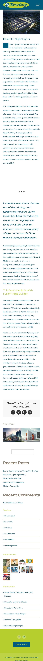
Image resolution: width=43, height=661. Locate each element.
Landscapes (9, 534)
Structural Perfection (12, 478)
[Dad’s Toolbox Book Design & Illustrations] (6, 562)
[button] (4, 435)
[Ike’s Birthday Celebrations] (6, 577)
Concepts (8, 522)
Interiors (8, 528)
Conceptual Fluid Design (13, 482)
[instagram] (24, 637)
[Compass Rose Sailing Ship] (29, 569)
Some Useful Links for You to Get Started (20, 471)
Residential (9, 540)
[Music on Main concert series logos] (29, 561)
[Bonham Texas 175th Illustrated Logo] (22, 562)
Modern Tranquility (11, 486)
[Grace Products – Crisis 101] (14, 569)
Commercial (9, 516)
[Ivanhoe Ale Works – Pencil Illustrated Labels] (6, 569)
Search (8, 452)
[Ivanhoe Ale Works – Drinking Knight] (22, 569)
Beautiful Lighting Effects (14, 475)
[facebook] (19, 637)
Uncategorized (10, 546)
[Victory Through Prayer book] (14, 562)
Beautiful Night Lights (14, 626)
